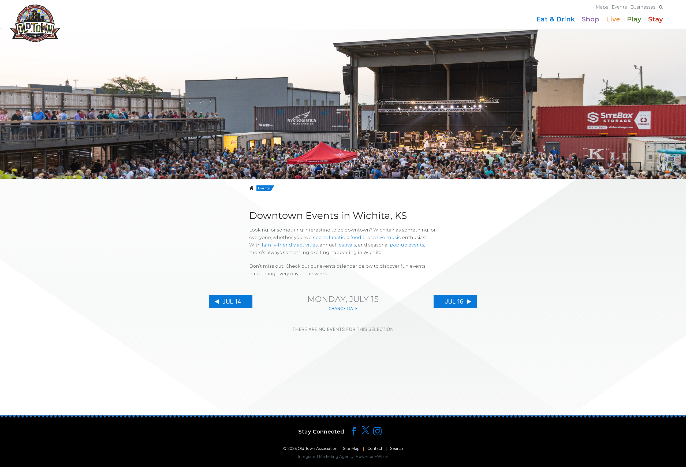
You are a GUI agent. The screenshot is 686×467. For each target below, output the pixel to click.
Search (396, 448)
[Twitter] (365, 430)
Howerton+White (372, 456)
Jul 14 (231, 301)
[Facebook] (353, 431)
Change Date (343, 308)
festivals (346, 245)
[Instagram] (377, 431)
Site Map (351, 448)
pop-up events (407, 245)
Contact (374, 448)
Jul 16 (454, 301)
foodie (358, 237)
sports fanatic (329, 237)
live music (389, 237)
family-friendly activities (290, 245)
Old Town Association (317, 448)
